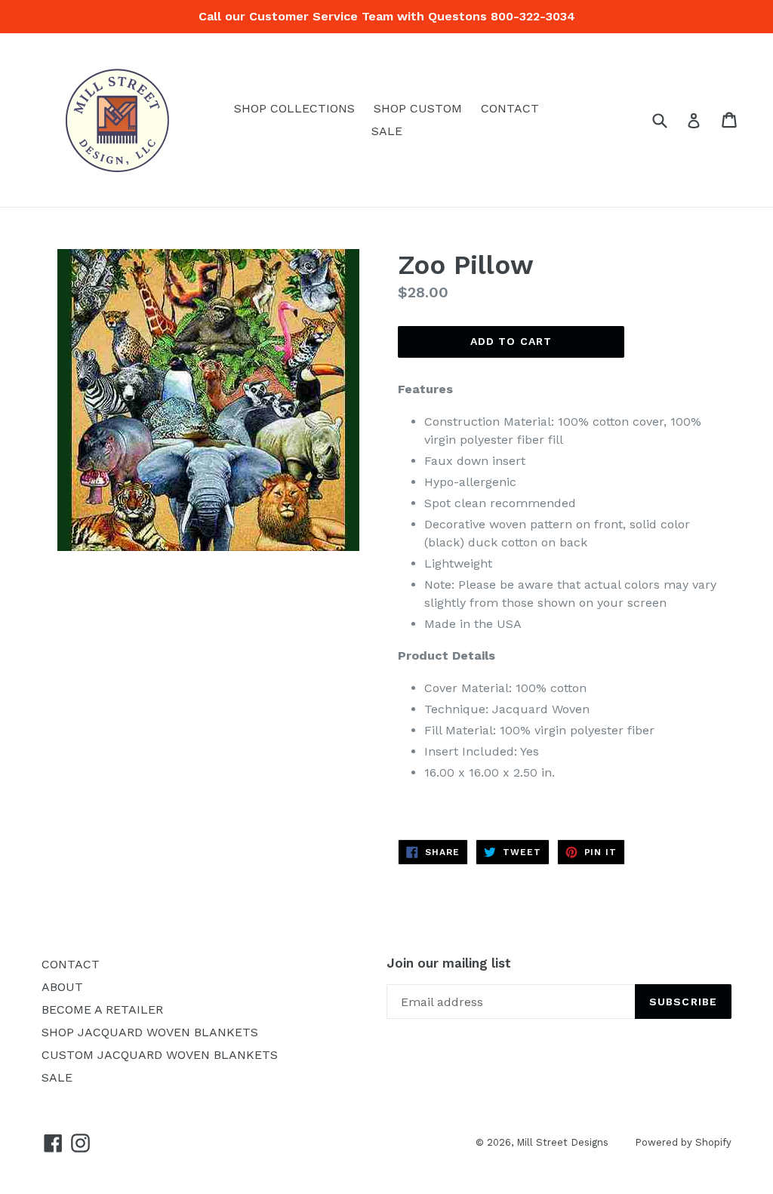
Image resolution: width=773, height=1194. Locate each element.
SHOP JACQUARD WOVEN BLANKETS (150, 1032)
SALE (386, 131)
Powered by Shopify (683, 1142)
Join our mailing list (448, 963)
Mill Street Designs (562, 1142)
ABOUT (62, 987)
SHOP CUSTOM (418, 108)
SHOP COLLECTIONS (294, 108)
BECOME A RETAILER (102, 1009)
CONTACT (510, 108)
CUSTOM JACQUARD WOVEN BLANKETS (160, 1055)
